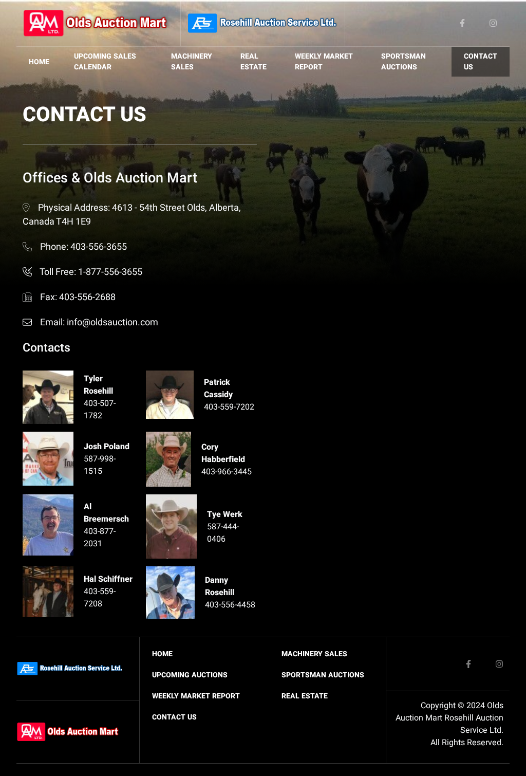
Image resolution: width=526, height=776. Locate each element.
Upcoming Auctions (190, 675)
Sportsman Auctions (403, 61)
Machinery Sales (191, 61)
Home (39, 62)
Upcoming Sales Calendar (105, 61)
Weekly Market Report (324, 61)
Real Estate (253, 61)
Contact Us (480, 61)
